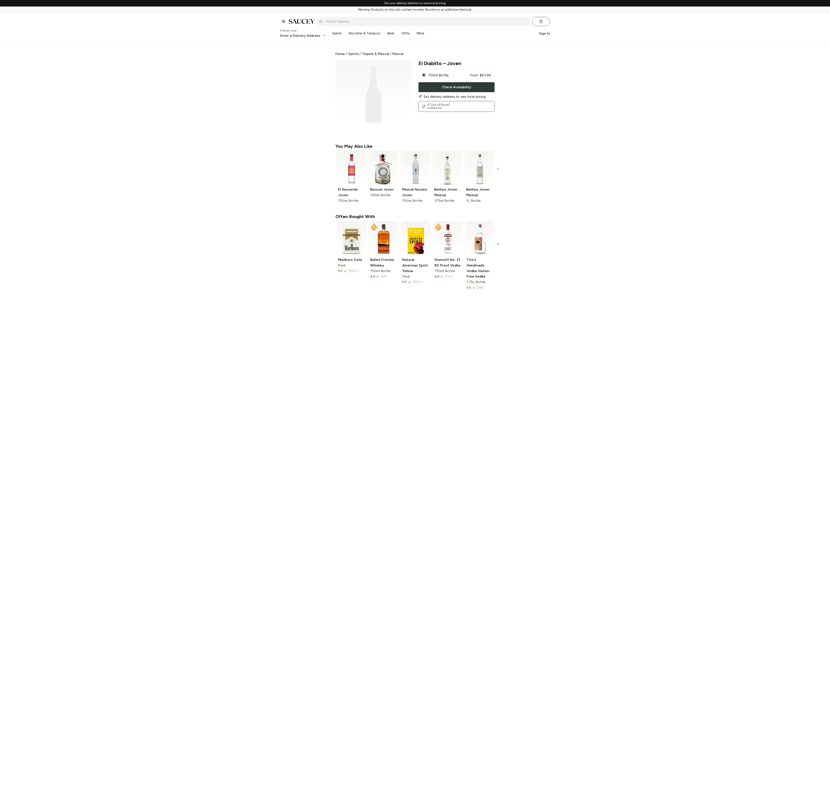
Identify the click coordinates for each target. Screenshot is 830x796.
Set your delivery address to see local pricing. (415, 3)
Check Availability (456, 87)
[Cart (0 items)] (541, 21)
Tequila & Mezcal (375, 54)
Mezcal (398, 54)
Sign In (544, 33)
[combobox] (426, 21)
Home (340, 54)
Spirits (353, 54)
